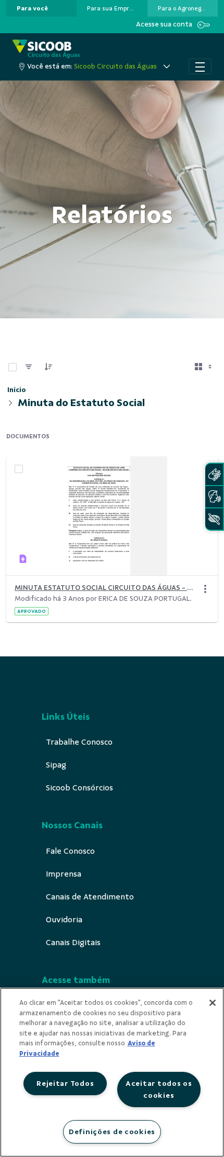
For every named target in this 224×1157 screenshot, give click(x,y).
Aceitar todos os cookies (159, 1089)
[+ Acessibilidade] (214, 519)
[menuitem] (32, 8)
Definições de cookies (112, 1131)
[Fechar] (212, 1002)
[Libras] (214, 474)
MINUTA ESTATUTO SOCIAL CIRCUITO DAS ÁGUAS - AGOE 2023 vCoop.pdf (106, 587)
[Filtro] (28, 367)
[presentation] (41, 8)
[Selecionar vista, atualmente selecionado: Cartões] (204, 367)
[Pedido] (48, 367)
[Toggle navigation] (200, 66)
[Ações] (205, 589)
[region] (112, 1072)
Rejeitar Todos (65, 1083)
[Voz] (214, 496)
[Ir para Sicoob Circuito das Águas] (46, 49)
